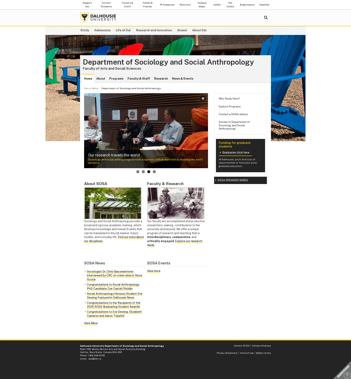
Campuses (168, 4)
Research (161, 78)
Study (84, 30)
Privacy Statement (227, 353)
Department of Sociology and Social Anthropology (168, 62)
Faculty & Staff (127, 5)
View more (153, 271)
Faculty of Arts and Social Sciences (112, 68)
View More (91, 323)
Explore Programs (230, 106)
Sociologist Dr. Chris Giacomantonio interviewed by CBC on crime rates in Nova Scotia (114, 275)
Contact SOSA (241, 345)
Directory (185, 4)
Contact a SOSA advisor (233, 114)
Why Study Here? (229, 98)
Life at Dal (123, 30)
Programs (116, 78)
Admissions (102, 30)
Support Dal (87, 5)
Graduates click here (235, 152)
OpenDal (264, 4)
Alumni (182, 30)
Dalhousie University (98, 18)
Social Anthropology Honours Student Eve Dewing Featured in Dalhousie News (114, 295)
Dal (217, 4)
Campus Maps (202, 5)
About (100, 78)
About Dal (199, 30)
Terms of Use (247, 353)
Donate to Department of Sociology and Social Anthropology (234, 125)
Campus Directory (261, 345)
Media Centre (263, 353)
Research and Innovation (154, 30)
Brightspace (247, 4)
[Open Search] (266, 18)
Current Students (106, 5)
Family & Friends (148, 5)
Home (88, 78)
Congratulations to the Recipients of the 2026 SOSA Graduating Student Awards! (113, 305)
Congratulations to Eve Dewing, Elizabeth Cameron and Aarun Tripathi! (114, 313)
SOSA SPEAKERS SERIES (233, 180)
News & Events (182, 78)
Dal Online (230, 5)
